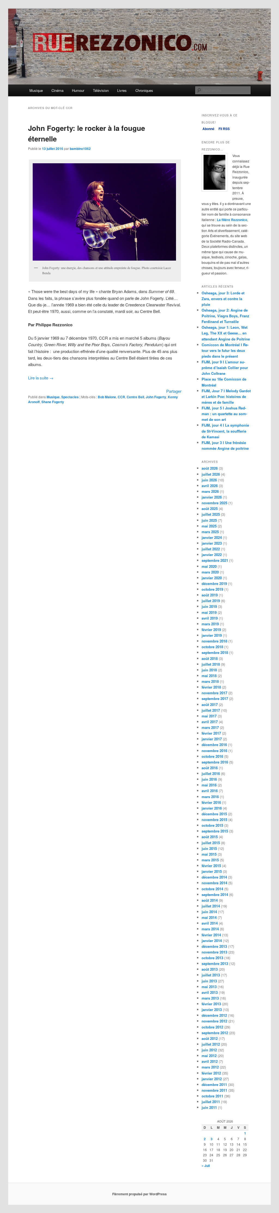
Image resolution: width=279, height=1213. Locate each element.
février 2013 (211, 1003)
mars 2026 (210, 491)
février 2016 (211, 802)
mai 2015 (209, 854)
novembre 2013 (214, 952)
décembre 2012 (214, 1015)
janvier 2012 (212, 1078)
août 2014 (210, 900)
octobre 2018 (212, 646)
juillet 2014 (211, 906)
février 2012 (211, 1073)
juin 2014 (209, 911)
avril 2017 (210, 721)
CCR (121, 396)
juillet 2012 (211, 1044)
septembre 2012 (215, 1032)
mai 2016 (209, 784)
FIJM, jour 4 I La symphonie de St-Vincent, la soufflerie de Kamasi (225, 431)
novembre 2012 (214, 1021)
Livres (122, 90)
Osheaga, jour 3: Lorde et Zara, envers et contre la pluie (223, 298)
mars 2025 (210, 531)
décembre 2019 (214, 583)
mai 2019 (209, 612)
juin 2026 (209, 479)
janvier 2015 (212, 871)
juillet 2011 (211, 1101)
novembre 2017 (214, 692)
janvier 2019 (212, 635)
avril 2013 (210, 992)
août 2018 (210, 658)
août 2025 (210, 508)
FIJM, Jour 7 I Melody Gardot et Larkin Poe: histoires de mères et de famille (226, 396)
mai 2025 (209, 526)
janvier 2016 (212, 808)
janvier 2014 (212, 940)
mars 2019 (210, 623)
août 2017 (210, 704)
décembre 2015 (214, 813)
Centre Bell (135, 396)
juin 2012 (209, 1049)
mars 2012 (210, 1067)
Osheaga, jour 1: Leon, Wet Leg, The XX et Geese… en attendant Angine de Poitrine (226, 333)
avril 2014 (210, 923)
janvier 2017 (212, 738)
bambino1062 (80, 148)
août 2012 (210, 1038)
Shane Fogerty (52, 401)
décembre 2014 (214, 877)
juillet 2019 (211, 600)
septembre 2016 (215, 762)
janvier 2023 (212, 543)
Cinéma (57, 90)
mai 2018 (209, 675)
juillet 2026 (211, 474)
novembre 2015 (214, 819)
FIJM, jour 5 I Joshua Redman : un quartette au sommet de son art (224, 413)
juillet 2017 (211, 710)
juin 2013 (209, 980)
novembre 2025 (214, 502)
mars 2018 (210, 681)
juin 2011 (209, 1107)
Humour (78, 90)
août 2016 (210, 767)
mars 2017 (210, 727)
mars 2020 (210, 572)
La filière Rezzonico (232, 219)
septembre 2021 (215, 560)
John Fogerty (156, 396)
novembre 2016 (214, 750)
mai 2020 (209, 566)
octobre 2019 (212, 589)
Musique (36, 90)
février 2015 (211, 865)
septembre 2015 (215, 831)
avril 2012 (210, 1061)
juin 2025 (209, 520)
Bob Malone (107, 396)
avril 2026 (210, 485)
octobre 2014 (212, 888)
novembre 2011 (214, 1090)
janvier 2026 (212, 497)
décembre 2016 (214, 744)
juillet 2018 (211, 664)
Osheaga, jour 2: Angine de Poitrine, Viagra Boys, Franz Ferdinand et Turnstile (225, 315)
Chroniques (144, 90)
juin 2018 (209, 669)
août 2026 (210, 468)
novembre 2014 (214, 882)
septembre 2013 (215, 963)
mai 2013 (209, 986)
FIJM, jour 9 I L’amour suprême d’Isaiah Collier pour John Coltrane (225, 367)
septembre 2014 (215, 894)
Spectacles (70, 396)
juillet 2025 (211, 514)
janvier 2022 (212, 554)
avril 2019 (210, 618)
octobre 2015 (212, 825)
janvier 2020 (212, 577)
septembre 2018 (215, 652)
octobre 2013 (212, 957)
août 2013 (210, 969)
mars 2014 (210, 928)
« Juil (206, 1165)
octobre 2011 (212, 1096)
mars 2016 (210, 796)
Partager (173, 391)
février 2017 (211, 733)
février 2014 (211, 934)
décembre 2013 (214, 946)
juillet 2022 (211, 548)
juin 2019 (209, 606)
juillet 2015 (211, 842)
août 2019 (210, 595)
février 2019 (211, 629)
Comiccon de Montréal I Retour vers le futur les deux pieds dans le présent (225, 350)
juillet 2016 (211, 773)
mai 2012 (209, 1055)
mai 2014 (209, 917)
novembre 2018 (214, 641)
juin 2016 (209, 779)
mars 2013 (210, 998)
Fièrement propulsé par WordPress (139, 1193)
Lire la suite (40, 378)
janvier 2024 (212, 537)
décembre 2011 (214, 1084)
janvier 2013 (212, 1009)
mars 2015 (210, 859)
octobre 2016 (212, 756)
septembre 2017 (215, 698)
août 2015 (210, 836)
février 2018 (211, 687)
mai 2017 (209, 716)
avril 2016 (210, 790)
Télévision (101, 90)
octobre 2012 (212, 1027)
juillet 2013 (211, 974)
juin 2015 (209, 848)
